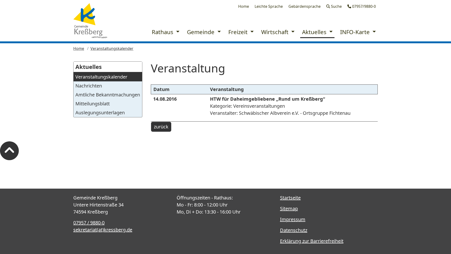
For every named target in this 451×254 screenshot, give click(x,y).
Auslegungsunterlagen (100, 112)
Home (243, 6)
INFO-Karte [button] (355, 32)
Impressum (292, 219)
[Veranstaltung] (90, 21)
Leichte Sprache (269, 6)
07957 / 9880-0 (89, 222)
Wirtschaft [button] (275, 32)
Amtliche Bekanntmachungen (107, 94)
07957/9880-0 (363, 6)
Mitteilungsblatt (92, 103)
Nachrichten (88, 86)
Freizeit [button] (238, 32)
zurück (161, 126)
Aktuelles (88, 67)
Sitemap (289, 208)
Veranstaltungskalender (111, 48)
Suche (336, 6)
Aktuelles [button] (315, 32)
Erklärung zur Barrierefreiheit (311, 241)
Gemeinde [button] (201, 32)
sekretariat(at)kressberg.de (102, 229)
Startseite (290, 197)
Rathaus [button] (163, 32)
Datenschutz (293, 230)
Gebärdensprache (304, 6)
